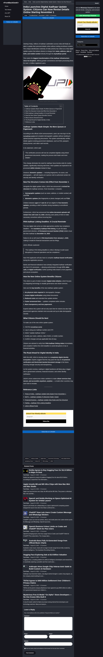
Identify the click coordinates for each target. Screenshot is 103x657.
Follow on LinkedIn (12, 22)
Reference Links (30, 122)
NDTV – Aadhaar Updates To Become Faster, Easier (42, 397)
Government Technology (53, 458)
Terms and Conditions (94, 50)
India (29, 2)
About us (78, 50)
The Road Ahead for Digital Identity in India (38, 120)
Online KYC (37, 461)
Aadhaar (27, 458)
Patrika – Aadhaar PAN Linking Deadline (38, 403)
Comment (27, 615)
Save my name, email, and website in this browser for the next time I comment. (45, 648)
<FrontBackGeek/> (11, 3)
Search (97, 3)
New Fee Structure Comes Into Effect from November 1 (41, 111)
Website (26, 641)
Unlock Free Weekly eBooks (36, 414)
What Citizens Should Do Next (34, 117)
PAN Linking (45, 461)
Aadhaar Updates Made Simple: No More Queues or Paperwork (44, 108)
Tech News (8, 9)
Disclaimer (89, 52)
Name (26, 633)
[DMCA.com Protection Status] (88, 57)
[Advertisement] (12, 35)
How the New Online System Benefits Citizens (39, 115)
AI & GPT (7, 13)
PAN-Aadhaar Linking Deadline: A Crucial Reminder (40, 113)
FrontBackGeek (33, 15)
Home (6, 6)
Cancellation (83, 52)
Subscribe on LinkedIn (48, 431)
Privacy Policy (84, 50)
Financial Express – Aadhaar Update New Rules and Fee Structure (46, 400)
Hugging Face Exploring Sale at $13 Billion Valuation (45, 555)
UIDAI (51, 461)
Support (77, 52)
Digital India (43, 458)
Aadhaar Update (34, 458)
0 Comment (53, 15)
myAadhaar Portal (29, 461)
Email (51, 633)
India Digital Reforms (65, 458)
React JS (7, 16)
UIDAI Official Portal (31, 406)
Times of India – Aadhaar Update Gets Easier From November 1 (45, 394)
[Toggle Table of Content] (60, 106)
